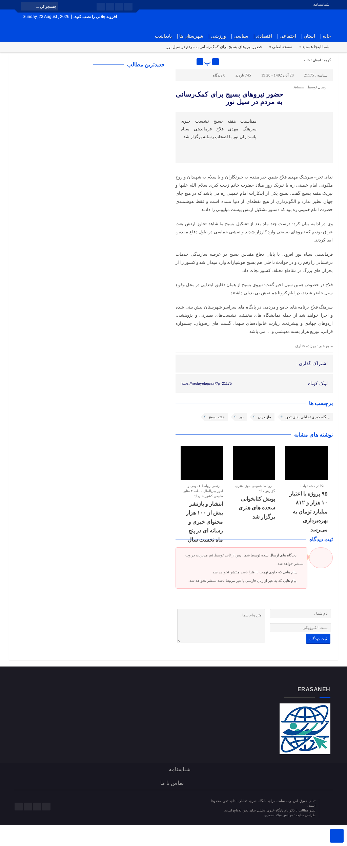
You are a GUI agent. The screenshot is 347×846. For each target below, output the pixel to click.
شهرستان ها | (190, 36)
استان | (308, 36)
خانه (307, 60)
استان (317, 60)
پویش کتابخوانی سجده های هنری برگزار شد (257, 508)
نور (241, 417)
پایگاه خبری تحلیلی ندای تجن (307, 417)
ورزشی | (217, 36)
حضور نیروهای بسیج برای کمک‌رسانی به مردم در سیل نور (229, 97)
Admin (298, 87)
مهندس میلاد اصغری (279, 815)
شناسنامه (321, 4)
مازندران (264, 417)
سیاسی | (239, 36)
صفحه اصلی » (280, 46)
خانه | (325, 36)
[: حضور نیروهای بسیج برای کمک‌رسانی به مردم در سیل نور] (181, 61)
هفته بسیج (217, 417)
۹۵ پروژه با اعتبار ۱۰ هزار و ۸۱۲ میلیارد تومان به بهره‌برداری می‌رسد (308, 511)
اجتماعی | (286, 36)
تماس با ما (172, 783)
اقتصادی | (262, 36)
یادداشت (163, 36)
